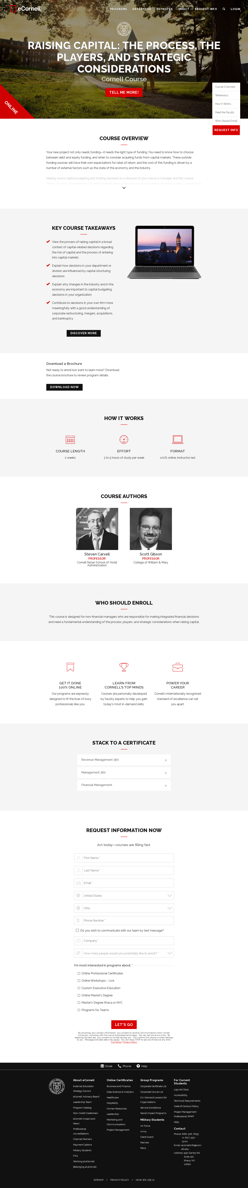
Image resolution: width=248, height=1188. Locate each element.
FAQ (75, 1155)
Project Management (118, 1129)
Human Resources (117, 1108)
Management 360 (93, 772)
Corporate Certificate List (153, 1086)
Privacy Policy (130, 1042)
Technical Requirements (187, 1100)
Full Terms (116, 1042)
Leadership (113, 1114)
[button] (224, 9)
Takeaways (221, 95)
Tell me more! (124, 92)
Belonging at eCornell (85, 1166)
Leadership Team (82, 1102)
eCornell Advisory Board (86, 1096)
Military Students (82, 1150)
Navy (143, 1148)
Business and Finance (118, 1086)
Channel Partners (82, 1139)
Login (235, 9)
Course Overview (225, 86)
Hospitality (112, 1103)
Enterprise (142, 9)
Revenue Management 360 (100, 759)
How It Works (223, 103)
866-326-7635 (190, 1134)
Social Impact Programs (153, 1113)
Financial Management (96, 785)
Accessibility (180, 1095)
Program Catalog (82, 1107)
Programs (118, 9)
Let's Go (124, 1024)
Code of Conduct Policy (186, 1106)
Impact (183, 9)
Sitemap (98, 1180)
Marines (144, 1142)
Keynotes (164, 9)
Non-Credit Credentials (85, 1113)
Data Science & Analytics (120, 1092)
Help (176, 1122)
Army (143, 1131)
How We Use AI (145, 1180)
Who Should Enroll (226, 120)
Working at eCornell (84, 1161)
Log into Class (181, 1089)
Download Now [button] (64, 387)
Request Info (206, 9)
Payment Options (82, 1144)
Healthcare (113, 1097)
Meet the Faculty (224, 112)
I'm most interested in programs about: (109, 965)
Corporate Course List (151, 1092)
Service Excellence (150, 1107)
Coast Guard (146, 1137)
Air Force (145, 1125)
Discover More (83, 333)
